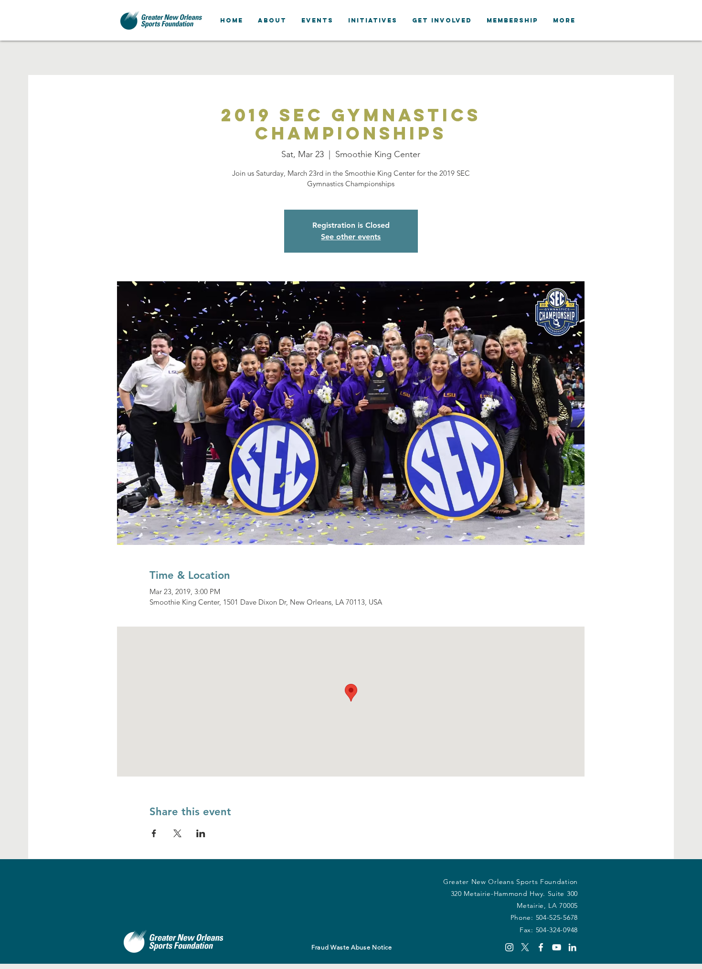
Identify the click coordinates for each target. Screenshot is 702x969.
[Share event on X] (177, 833)
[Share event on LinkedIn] (200, 833)
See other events (351, 236)
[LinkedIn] (572, 947)
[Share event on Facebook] (154, 833)
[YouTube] (556, 947)
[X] (525, 947)
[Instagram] (509, 947)
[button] (272, 20)
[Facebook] (540, 947)
